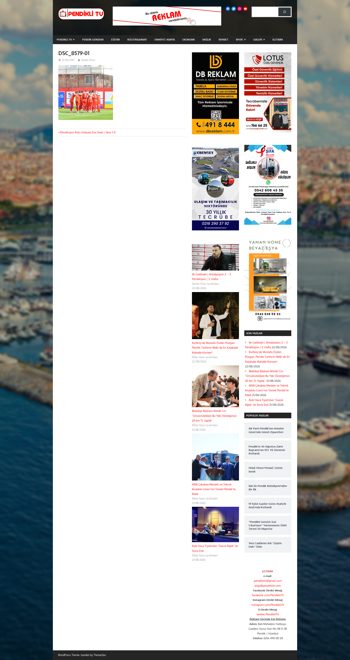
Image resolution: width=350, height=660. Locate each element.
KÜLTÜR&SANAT (137, 39)
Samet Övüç (88, 59)
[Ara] (284, 11)
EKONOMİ (188, 39)
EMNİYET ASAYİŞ (165, 39)
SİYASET (223, 39)
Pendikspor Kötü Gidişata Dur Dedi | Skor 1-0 (87, 132)
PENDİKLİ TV (64, 39)
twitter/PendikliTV (268, 614)
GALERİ (257, 39)
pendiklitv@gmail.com (268, 580)
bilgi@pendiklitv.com (268, 585)
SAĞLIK (206, 39)
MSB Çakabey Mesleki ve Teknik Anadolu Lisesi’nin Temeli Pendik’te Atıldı (214, 489)
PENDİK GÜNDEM (93, 39)
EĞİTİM (115, 39)
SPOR (239, 39)
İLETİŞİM (278, 39)
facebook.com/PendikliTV (268, 595)
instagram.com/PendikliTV (267, 605)
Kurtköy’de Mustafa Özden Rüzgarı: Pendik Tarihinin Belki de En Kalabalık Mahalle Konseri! (215, 347)
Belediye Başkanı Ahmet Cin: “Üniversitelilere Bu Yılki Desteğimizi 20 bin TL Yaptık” (214, 415)
